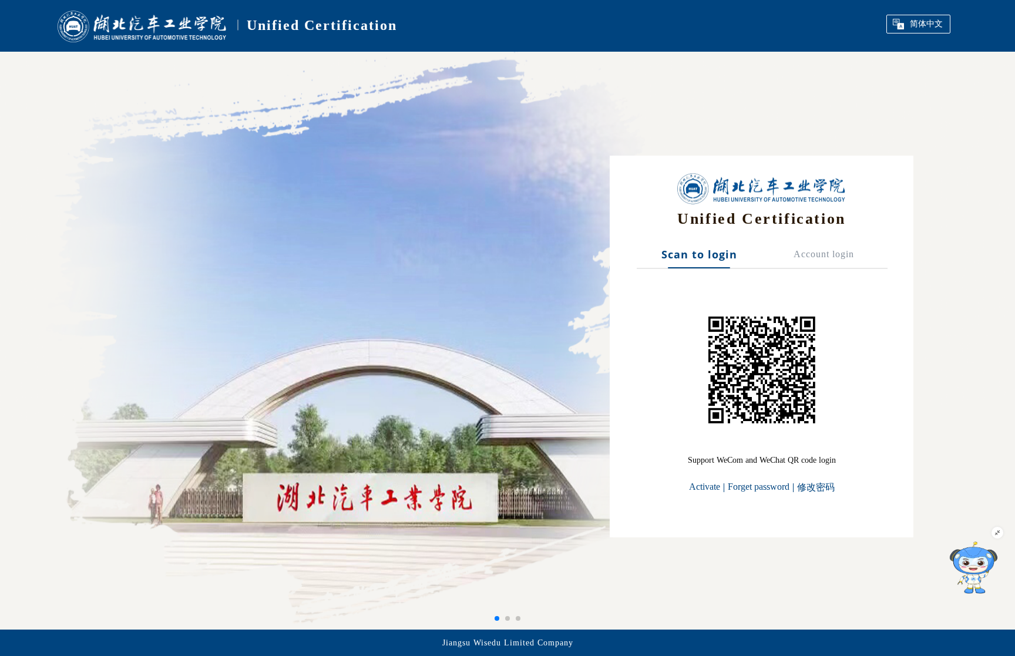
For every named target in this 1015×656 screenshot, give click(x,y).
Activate (704, 487)
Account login (824, 254)
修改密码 (816, 487)
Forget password (758, 487)
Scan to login (699, 254)
